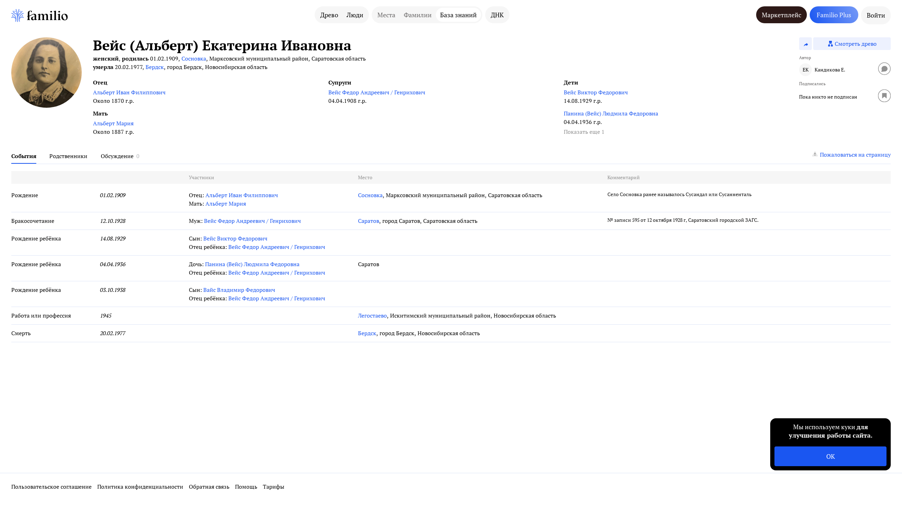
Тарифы (273, 486)
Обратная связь (209, 486)
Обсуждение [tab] (117, 156)
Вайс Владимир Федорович (239, 290)
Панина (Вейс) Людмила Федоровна (611, 113)
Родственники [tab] (68, 156)
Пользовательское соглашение (51, 486)
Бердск (155, 67)
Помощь (246, 486)
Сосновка (193, 58)
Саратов (368, 221)
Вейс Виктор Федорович (596, 92)
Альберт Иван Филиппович (129, 92)
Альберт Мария (113, 123)
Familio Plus (834, 15)
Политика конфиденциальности (140, 486)
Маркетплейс (781, 15)
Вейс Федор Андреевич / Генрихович (376, 92)
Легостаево (372, 315)
